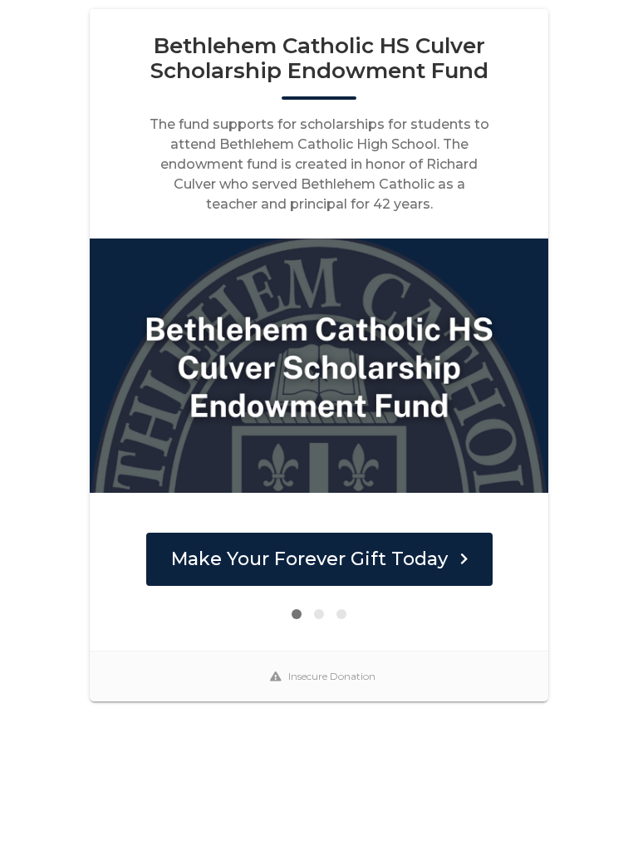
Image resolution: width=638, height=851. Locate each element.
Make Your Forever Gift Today (309, 559)
